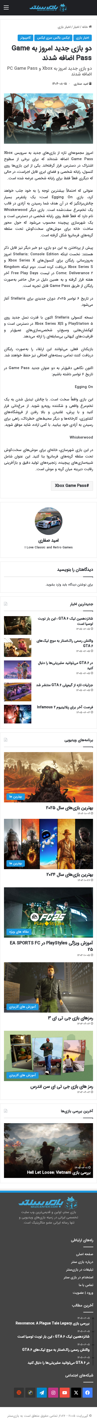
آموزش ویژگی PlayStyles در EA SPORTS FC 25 (51, 946)
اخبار (76, 27)
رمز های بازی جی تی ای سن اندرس (61, 1086)
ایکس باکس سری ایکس (53, 37)
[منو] (6, 9)
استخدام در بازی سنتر (78, 1277)
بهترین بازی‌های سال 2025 (69, 807)
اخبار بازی (64, 27)
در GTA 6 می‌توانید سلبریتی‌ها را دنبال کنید (65, 665)
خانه (85, 27)
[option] (48, 1150)
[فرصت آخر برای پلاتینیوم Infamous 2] (17, 714)
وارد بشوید (53, 584)
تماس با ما (86, 1285)
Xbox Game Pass (70, 486)
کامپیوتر (25, 37)
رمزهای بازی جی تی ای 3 (70, 1018)
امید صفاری (81, 83)
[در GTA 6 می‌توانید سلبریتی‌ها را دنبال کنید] (17, 669)
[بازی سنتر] (48, 7)
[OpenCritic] (19, 1393)
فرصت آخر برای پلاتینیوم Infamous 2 (65, 707)
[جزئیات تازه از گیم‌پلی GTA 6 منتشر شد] (17, 692)
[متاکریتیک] (30, 1393)
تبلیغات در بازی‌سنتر (79, 1269)
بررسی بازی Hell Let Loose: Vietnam (59, 1172)
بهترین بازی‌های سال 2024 (70, 874)
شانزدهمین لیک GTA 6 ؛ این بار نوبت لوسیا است (65, 621)
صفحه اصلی (84, 1254)
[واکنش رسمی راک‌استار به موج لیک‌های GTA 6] (17, 647)
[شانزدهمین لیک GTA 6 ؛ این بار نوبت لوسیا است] (17, 625)
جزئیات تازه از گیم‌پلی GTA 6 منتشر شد (64, 685)
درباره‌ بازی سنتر (82, 1262)
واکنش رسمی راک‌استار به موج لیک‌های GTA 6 (65, 643)
